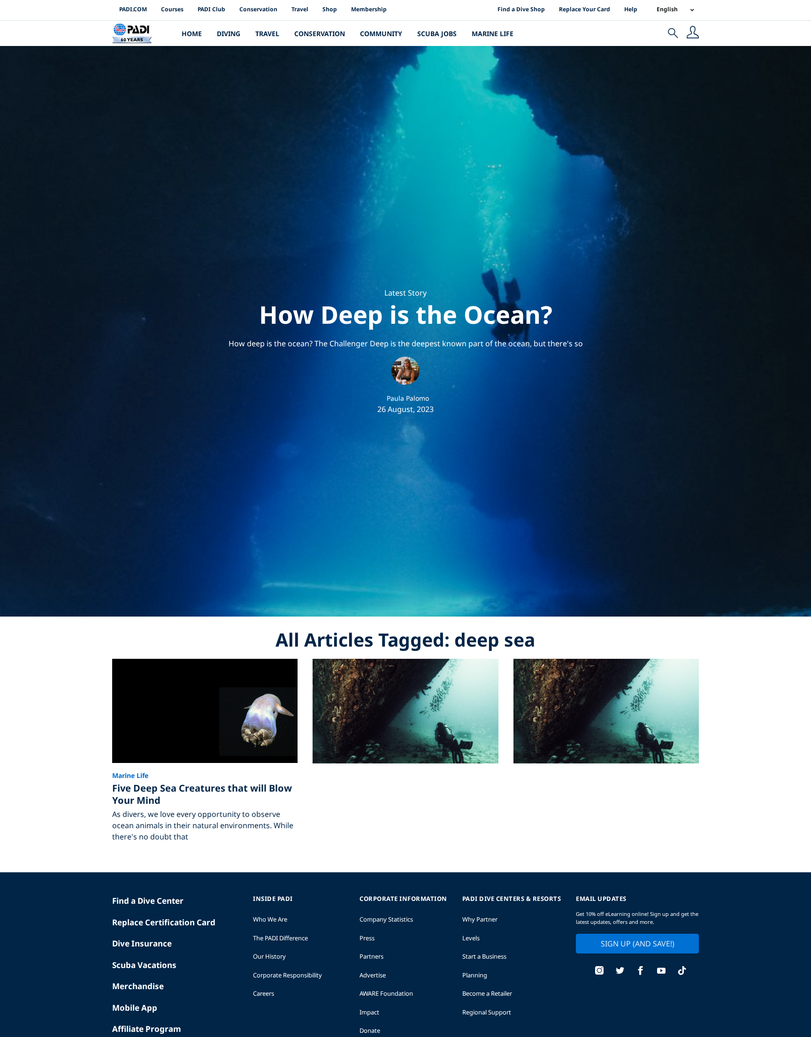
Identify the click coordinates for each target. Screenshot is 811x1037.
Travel (299, 9)
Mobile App (134, 1007)
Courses (172, 9)
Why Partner (479, 919)
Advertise (373, 975)
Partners (371, 956)
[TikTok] (682, 971)
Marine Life (492, 33)
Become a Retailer (487, 993)
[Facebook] (640, 971)
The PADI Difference (280, 938)
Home (192, 33)
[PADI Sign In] (693, 33)
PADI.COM (133, 9)
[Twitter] (620, 971)
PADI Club (211, 9)
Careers (263, 993)
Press (367, 938)
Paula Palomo (408, 398)
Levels (471, 938)
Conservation (258, 9)
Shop (329, 9)
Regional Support (486, 1012)
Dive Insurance (142, 943)
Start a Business (484, 956)
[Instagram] (599, 971)
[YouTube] (661, 971)
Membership (369, 9)
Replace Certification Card (163, 922)
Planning (474, 975)
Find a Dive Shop (521, 9)
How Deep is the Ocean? (405, 314)
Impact (369, 1012)
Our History (269, 956)
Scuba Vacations (144, 965)
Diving (228, 33)
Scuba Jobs (437, 33)
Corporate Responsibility (287, 975)
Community (381, 33)
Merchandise (138, 986)
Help (630, 9)
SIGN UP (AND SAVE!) (637, 943)
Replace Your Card (584, 9)
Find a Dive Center (148, 900)
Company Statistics (386, 919)
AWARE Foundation (386, 993)
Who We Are (270, 919)
